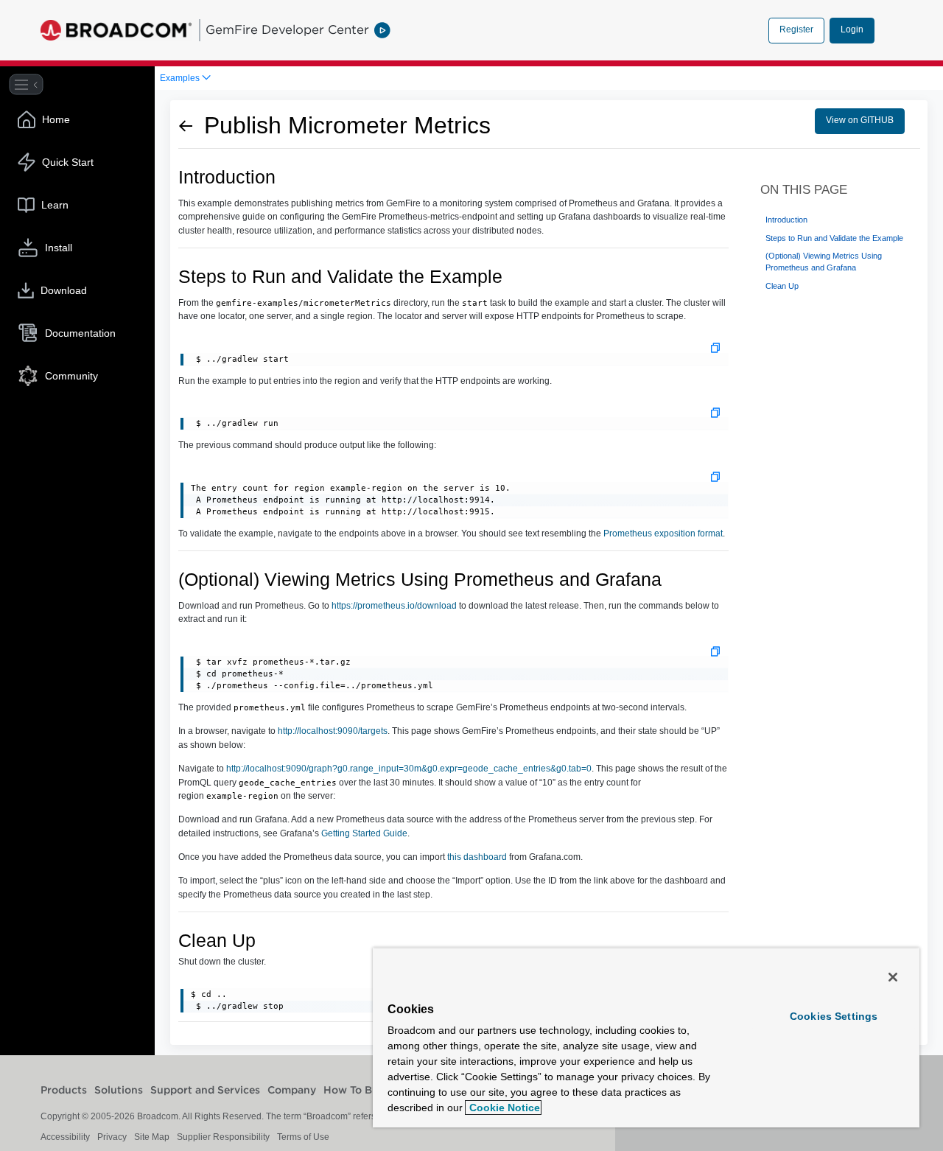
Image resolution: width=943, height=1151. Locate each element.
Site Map (151, 1137)
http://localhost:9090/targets (333, 731)
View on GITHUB (860, 120)
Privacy (112, 1137)
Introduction (786, 219)
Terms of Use (303, 1137)
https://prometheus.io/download (394, 606)
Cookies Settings (833, 1016)
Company (291, 1090)
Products (64, 1090)
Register (796, 29)
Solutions (118, 1090)
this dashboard (477, 857)
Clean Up (782, 285)
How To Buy (354, 1090)
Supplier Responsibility (223, 1137)
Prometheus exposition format (663, 533)
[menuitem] (185, 78)
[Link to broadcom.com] (116, 30)
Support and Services (205, 1090)
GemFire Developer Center (287, 29)
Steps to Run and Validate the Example (834, 238)
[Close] (893, 977)
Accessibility (65, 1137)
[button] (715, 347)
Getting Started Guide (364, 833)
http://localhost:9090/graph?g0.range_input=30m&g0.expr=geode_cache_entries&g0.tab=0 (409, 768)
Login (852, 29)
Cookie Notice (503, 1107)
